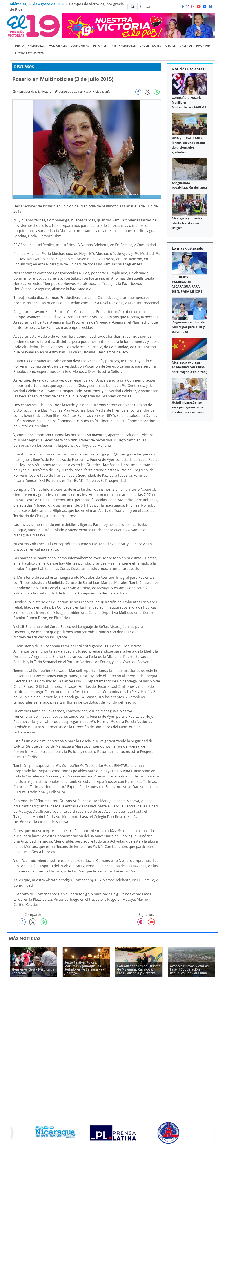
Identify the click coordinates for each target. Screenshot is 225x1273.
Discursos (24, 66)
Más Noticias (25, 938)
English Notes (150, 46)
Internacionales (123, 46)
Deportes (100, 46)
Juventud (203, 46)
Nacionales (36, 46)
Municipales (58, 46)
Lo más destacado (187, 248)
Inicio (19, 46)
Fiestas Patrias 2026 (29, 53)
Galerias (186, 46)
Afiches (170, 46)
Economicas (80, 46)
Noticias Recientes (188, 68)
